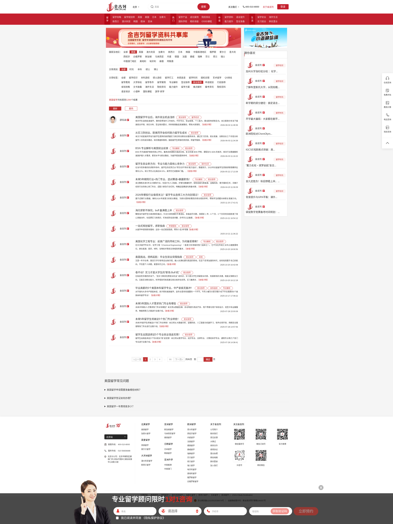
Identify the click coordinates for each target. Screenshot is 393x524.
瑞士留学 (191, 466)
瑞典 (200, 56)
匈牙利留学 (191, 470)
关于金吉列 (268, 7)
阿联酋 (170, 61)
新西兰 (116, 21)
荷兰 (215, 56)
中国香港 (168, 465)
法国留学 (191, 442)
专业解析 (173, 82)
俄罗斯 (213, 52)
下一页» (179, 359)
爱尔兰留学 (145, 449)
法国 (184, 56)
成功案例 (194, 17)
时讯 (131, 69)
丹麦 (169, 56)
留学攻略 (117, 17)
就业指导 (197, 82)
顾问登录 (214, 462)
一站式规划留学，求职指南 (150, 226)
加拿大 (162, 17)
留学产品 (183, 17)
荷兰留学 (191, 462)
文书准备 (137, 87)
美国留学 (145, 430)
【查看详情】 (206, 125)
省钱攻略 (125, 87)
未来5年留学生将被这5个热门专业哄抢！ (157, 319)
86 (170, 359)
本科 (140, 69)
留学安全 (261, 17)
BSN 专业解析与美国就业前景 (151, 148)
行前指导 (221, 82)
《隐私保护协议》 (153, 518)
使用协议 (214, 450)
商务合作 (214, 446)
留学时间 (193, 77)
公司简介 (214, 430)
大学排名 (137, 82)
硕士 (148, 69)
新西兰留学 (145, 465)
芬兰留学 (191, 458)
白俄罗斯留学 (192, 481)
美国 (147, 17)
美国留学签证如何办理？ (119, 398)
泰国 (161, 61)
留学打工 (169, 77)
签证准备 (240, 21)
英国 (140, 17)
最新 (115, 108)
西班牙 (126, 56)
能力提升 (229, 21)
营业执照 (214, 454)
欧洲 (143, 21)
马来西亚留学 (169, 434)
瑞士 (223, 56)
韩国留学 (168, 453)
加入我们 (214, 466)
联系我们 (214, 434)
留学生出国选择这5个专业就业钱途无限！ (158, 334)
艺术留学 (217, 77)
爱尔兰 (223, 52)
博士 (156, 69)
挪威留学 (191, 450)
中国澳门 (168, 469)
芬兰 (207, 56)
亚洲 (150, 21)
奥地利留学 (191, 474)
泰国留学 (168, 438)
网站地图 (214, 458)
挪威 (192, 56)
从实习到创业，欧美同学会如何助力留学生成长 (161, 132)
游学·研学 (159, 91)
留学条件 (149, 82)
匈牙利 (153, 61)
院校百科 (221, 87)
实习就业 (261, 21)
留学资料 (229, 17)
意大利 (232, 52)
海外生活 (273, 17)
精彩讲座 (194, 21)
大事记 (213, 442)
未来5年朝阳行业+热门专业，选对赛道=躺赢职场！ (163, 179)
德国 (177, 56)
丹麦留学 (191, 438)
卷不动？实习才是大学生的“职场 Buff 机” (157, 272)
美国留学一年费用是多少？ (120, 406)
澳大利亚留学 (146, 461)
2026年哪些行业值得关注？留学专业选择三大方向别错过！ (167, 195)
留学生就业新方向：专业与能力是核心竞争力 (160, 163)
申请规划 (209, 82)
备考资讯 (209, 87)
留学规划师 (129, 17)
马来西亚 (159, 56)
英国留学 (145, 445)
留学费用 (125, 82)
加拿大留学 (145, 434)
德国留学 (191, 446)
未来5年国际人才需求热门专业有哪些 (155, 303)
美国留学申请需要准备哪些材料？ (124, 389)
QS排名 (228, 77)
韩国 (135, 21)
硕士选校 (157, 77)
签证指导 (185, 82)
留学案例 (161, 82)
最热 (131, 108)
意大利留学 (191, 430)
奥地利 (143, 61)
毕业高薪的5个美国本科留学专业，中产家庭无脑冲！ (164, 288)
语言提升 (240, 17)
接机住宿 (205, 77)
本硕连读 (181, 77)
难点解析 (197, 87)
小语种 (136, 91)
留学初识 (133, 77)
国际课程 (147, 91)
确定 (208, 359)
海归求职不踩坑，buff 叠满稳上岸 (153, 210)
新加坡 (148, 56)
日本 (154, 17)
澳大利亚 (126, 21)
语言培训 (125, 91)
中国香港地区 (199, 52)
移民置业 (273, 21)
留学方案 (185, 87)
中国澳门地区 (129, 61)
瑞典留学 (191, 454)
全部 (125, 52)
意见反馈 (214, 438)
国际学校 (183, 21)
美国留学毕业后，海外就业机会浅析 (155, 117)
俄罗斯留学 (191, 478)
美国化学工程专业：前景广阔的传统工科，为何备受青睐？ (167, 241)
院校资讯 (161, 87)
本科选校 (145, 77)
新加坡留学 (168, 430)
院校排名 (206, 17)
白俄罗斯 (137, 56)
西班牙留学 (191, 434)
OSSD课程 (207, 21)
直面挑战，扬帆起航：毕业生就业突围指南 (158, 257)
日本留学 (168, 449)
